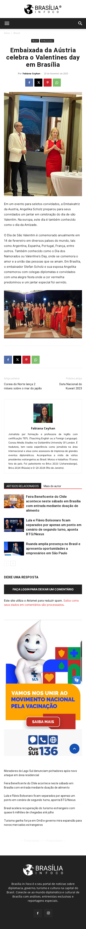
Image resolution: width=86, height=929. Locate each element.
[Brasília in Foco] (43, 9)
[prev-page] (6, 563)
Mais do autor (52, 486)
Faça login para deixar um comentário (43, 589)
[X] (38, 83)
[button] (6, 23)
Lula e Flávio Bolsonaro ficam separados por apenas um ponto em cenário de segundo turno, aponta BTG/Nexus (40, 798)
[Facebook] (29, 83)
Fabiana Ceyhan (31, 73)
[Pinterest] (48, 83)
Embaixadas (47, 40)
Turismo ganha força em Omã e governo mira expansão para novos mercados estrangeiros (43, 822)
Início (7, 33)
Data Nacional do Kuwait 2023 (70, 386)
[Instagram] (48, 913)
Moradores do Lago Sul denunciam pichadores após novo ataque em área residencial (40, 773)
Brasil (17, 33)
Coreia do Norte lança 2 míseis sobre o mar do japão (23, 386)
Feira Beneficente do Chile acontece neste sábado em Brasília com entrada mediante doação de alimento (38, 785)
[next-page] (12, 563)
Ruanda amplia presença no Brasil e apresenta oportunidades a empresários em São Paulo (53, 548)
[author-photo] (43, 422)
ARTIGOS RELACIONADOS (22, 486)
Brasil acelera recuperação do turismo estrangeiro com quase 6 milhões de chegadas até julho (39, 810)
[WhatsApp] (57, 83)
